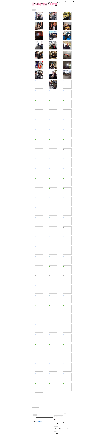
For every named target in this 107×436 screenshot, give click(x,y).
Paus (58, 423)
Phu (48, 434)
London (34, 10)
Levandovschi (56, 422)
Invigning (57, 419)
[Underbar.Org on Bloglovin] (35, 407)
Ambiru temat (39, 434)
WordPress (54, 434)
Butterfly (55, 423)
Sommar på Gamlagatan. (62, 422)
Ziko (54, 419)
